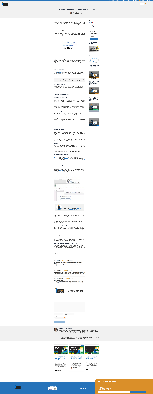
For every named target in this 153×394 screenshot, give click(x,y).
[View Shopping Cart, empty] (144, 3)
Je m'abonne (94, 38)
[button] (117, 0)
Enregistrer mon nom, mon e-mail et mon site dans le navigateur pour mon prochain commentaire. (69, 316)
